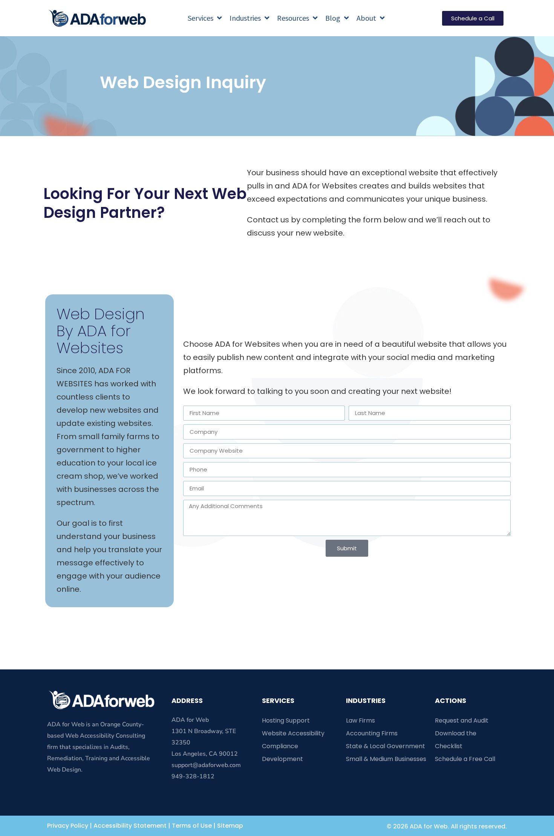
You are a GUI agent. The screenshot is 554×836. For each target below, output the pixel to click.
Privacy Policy (67, 825)
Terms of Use (192, 825)
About (366, 18)
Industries (245, 18)
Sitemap (230, 825)
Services (200, 18)
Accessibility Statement (130, 825)
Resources (293, 18)
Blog (332, 18)
